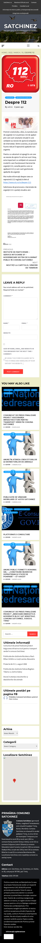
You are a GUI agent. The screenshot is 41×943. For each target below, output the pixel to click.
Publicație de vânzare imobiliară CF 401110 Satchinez (19, 498)
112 (10, 244)
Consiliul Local (24, 5)
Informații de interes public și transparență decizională (20, 9)
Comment (8, 296)
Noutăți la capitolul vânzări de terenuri (22, 265)
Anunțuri (9, 97)
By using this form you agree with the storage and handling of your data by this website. (20, 360)
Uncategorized (11, 512)
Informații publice (24, 97)
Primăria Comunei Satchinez (20, 697)
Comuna (33, 2)
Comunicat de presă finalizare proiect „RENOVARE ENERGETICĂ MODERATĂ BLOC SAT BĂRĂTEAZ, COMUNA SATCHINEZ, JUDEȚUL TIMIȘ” (19, 616)
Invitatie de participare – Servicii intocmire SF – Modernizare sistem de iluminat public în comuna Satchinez (20, 254)
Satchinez (20, 26)
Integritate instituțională (20, 13)
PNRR (34, 390)
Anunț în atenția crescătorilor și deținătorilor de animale (20, 461)
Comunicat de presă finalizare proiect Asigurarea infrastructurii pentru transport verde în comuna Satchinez (19, 419)
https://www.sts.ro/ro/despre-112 (17, 182)
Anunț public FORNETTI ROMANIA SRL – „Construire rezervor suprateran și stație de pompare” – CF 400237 (19, 573)
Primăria (14, 5)
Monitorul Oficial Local (21, 2)
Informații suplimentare (15, 931)
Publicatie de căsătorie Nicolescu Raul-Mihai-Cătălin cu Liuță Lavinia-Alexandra (19, 657)
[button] (14, 781)
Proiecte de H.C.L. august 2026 (15, 664)
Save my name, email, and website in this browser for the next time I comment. (18, 351)
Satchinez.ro (8, 2)
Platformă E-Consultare (16, 534)
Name (6, 323)
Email (24, 323)
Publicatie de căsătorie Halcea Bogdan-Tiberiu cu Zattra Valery (19, 670)
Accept (8, 936)
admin (10, 107)
